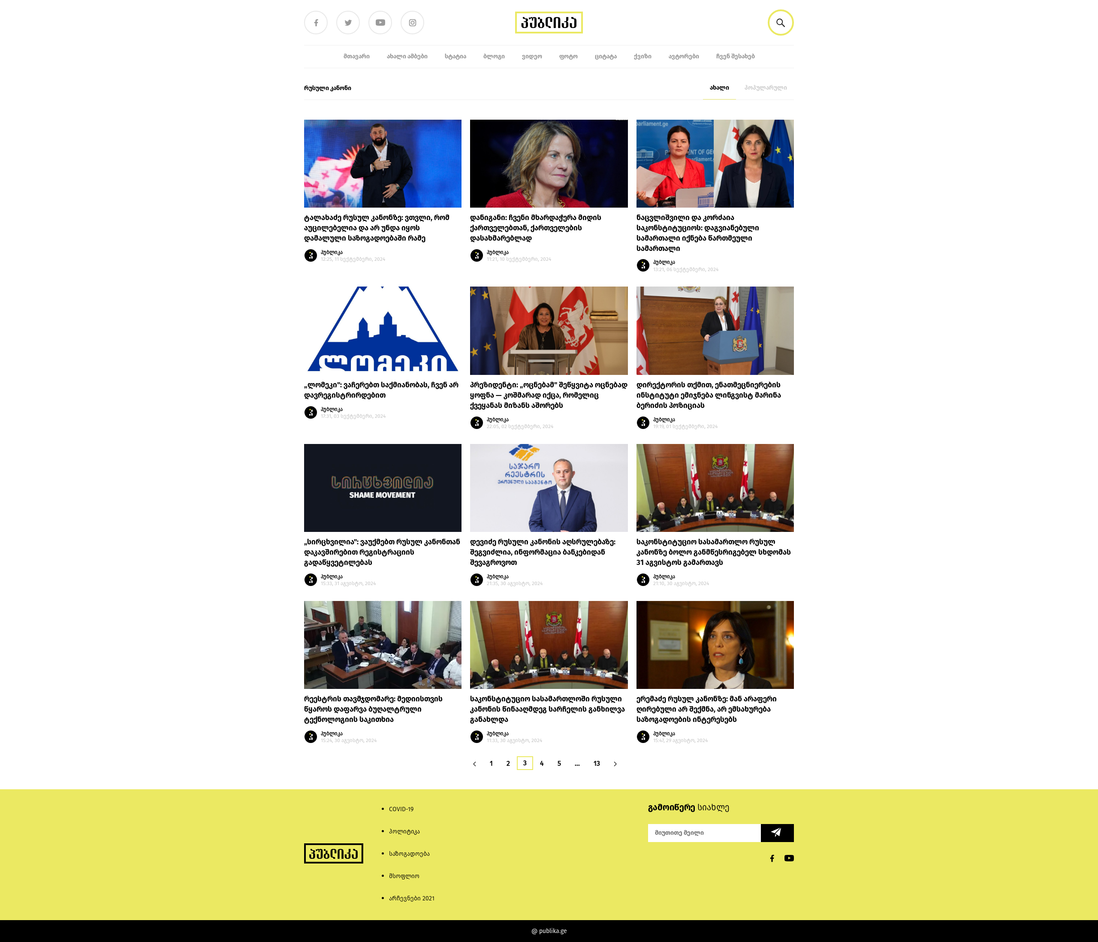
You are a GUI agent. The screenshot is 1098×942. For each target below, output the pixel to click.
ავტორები (684, 56)
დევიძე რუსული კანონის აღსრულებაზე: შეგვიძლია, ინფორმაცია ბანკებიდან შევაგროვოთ (542, 552)
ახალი (719, 87)
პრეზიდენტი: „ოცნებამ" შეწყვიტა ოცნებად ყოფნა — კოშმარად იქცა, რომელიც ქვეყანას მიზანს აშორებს (548, 395)
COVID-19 (401, 809)
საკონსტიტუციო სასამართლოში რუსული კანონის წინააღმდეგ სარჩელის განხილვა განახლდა (547, 709)
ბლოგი (494, 56)
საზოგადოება (409, 853)
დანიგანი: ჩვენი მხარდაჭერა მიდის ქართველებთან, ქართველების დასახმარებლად (535, 228)
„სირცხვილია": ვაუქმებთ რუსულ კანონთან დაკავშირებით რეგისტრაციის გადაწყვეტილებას (382, 552)
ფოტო (568, 56)
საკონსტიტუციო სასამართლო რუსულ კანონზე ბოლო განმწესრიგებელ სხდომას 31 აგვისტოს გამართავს (713, 552)
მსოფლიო (404, 876)
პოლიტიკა (404, 831)
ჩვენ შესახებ (735, 56)
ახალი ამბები (407, 56)
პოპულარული (766, 87)
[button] (781, 22)
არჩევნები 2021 (411, 898)
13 (597, 763)
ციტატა (606, 56)
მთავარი (357, 56)
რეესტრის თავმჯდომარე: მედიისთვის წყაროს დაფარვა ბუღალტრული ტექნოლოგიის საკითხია (373, 709)
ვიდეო (532, 56)
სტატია (455, 56)
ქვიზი (643, 56)
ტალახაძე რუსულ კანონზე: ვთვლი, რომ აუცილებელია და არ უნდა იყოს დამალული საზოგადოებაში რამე (376, 228)
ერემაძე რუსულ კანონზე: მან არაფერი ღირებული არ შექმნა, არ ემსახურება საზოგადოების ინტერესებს (706, 709)
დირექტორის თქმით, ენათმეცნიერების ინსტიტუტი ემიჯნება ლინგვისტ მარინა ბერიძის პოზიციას (708, 395)
